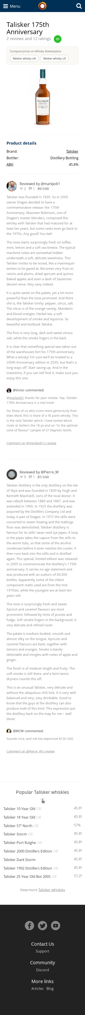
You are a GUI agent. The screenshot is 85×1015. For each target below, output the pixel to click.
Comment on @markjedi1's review (31, 443)
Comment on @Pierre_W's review (30, 751)
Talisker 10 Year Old (22, 808)
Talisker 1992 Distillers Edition (30, 868)
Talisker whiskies (51, 889)
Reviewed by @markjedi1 (40, 183)
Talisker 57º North (20, 825)
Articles (37, 988)
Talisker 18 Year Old (22, 817)
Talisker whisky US (54, 58)
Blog (50, 988)
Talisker (72, 151)
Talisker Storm (18, 834)
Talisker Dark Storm (19, 859)
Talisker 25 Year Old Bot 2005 (29, 876)
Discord (42, 970)
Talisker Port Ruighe (22, 842)
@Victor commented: (28, 390)
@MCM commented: (28, 731)
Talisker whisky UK (24, 58)
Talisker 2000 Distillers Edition (30, 851)
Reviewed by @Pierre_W (39, 472)
